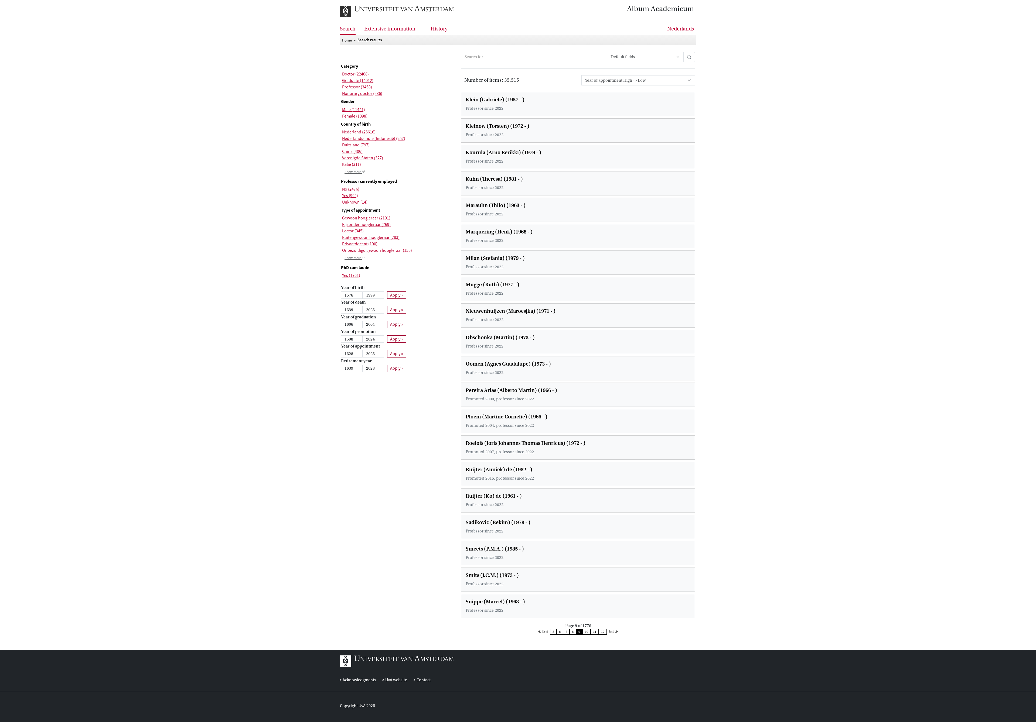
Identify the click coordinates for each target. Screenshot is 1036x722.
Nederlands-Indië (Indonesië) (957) (373, 138)
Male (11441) (353, 109)
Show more (357, 172)
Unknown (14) (354, 202)
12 (602, 632)
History (439, 29)
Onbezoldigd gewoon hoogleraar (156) (377, 250)
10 (586, 632)
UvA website (395, 680)
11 (594, 632)
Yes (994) (350, 195)
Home (347, 40)
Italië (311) (351, 164)
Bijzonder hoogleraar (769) (366, 224)
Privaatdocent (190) (359, 244)
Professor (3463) (357, 87)
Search (348, 29)
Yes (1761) (351, 275)
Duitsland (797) (356, 145)
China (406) (352, 151)
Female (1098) (354, 116)
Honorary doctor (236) (362, 93)
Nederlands (680, 29)
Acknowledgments (359, 680)
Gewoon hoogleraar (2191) (366, 218)
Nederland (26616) (359, 132)
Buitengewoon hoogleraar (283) (371, 237)
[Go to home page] (397, 11)
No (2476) (350, 189)
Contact (423, 680)
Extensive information (389, 29)
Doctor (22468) (355, 74)
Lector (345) (353, 231)
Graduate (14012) (357, 80)
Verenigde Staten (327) (362, 158)
